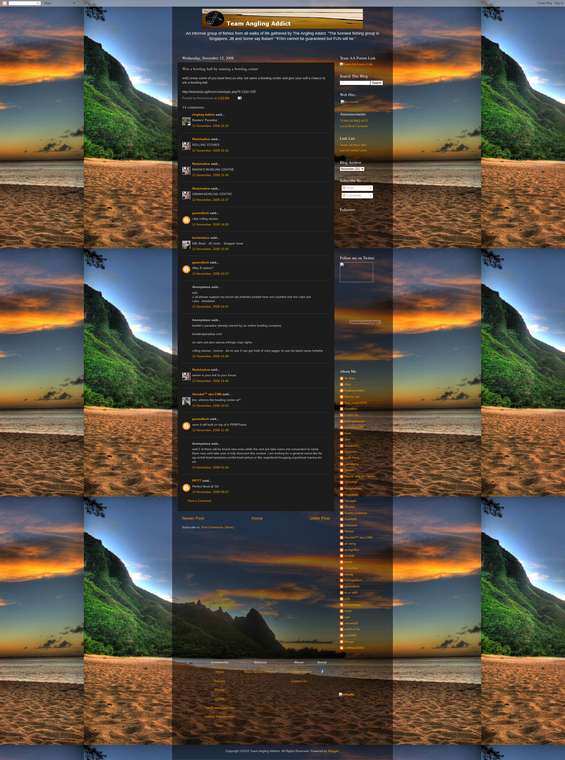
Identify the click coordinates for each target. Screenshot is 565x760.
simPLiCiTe (352, 629)
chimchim (351, 568)
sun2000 (350, 635)
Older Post (320, 518)
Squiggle (350, 500)
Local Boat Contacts (354, 126)
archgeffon (351, 549)
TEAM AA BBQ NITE (354, 120)
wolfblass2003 (354, 647)
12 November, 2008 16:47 (210, 306)
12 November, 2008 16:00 (210, 224)
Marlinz (349, 470)
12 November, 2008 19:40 (210, 381)
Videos (219, 699)
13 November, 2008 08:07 (210, 492)
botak (348, 562)
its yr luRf (350, 592)
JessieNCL (351, 445)
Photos (219, 690)
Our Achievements (299, 671)
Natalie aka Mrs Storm (359, 476)
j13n (347, 598)
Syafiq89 (350, 519)
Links (219, 725)
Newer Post (193, 518)
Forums (219, 681)
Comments (353, 195)
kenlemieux (200, 237)
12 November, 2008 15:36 (210, 175)
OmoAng (350, 482)
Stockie (349, 506)
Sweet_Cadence (355, 513)
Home (257, 518)
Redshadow (201, 139)
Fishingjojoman (354, 421)
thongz (349, 641)
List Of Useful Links (353, 150)
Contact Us (299, 681)
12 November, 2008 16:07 (210, 273)
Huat (347, 433)
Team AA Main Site (353, 145)
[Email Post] (239, 98)
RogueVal (351, 494)
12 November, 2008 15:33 (210, 150)
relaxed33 (351, 623)
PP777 (197, 480)
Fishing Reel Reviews (220, 716)
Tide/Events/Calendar (220, 707)
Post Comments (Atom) (217, 527)
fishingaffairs (353, 580)
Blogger (333, 751)
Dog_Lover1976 (355, 402)
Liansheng (351, 464)
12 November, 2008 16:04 (210, 249)
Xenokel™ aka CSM (206, 394)
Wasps (349, 531)
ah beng (350, 543)
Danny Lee (352, 396)
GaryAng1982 (354, 427)
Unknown (350, 525)
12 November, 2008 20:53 (210, 405)
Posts (349, 188)
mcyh (348, 611)
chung (348, 574)
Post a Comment (199, 500)
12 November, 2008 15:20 (210, 126)
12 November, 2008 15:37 (210, 199)
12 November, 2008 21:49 (210, 430)
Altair (347, 384)
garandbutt (200, 213)
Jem (347, 439)
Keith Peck (351, 457)
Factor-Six (351, 415)
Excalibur (350, 408)
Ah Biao (349, 378)
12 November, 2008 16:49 (210, 356)
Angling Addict (203, 114)
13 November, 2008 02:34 (210, 467)
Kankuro (350, 451)
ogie (347, 617)
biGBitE (349, 555)
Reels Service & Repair (260, 671)
